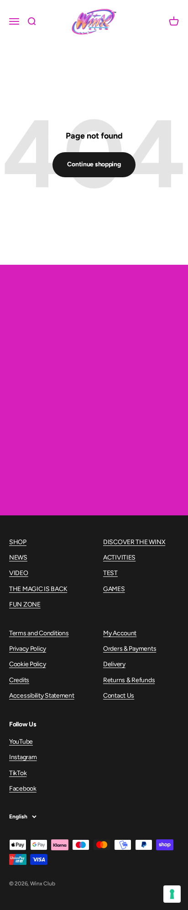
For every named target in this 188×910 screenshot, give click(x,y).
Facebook (23, 788)
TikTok (17, 773)
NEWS (18, 557)
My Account (119, 633)
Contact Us (118, 695)
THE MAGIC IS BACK (38, 589)
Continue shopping (93, 164)
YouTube (21, 741)
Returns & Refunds (129, 680)
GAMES (114, 589)
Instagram (23, 757)
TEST (110, 573)
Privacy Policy (27, 649)
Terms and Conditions (38, 633)
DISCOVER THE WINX (134, 542)
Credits (19, 680)
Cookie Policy (27, 664)
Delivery (114, 664)
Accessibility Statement (41, 695)
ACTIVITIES (119, 557)
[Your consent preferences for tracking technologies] (172, 894)
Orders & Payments (129, 649)
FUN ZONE (25, 604)
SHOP (17, 542)
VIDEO (18, 573)
